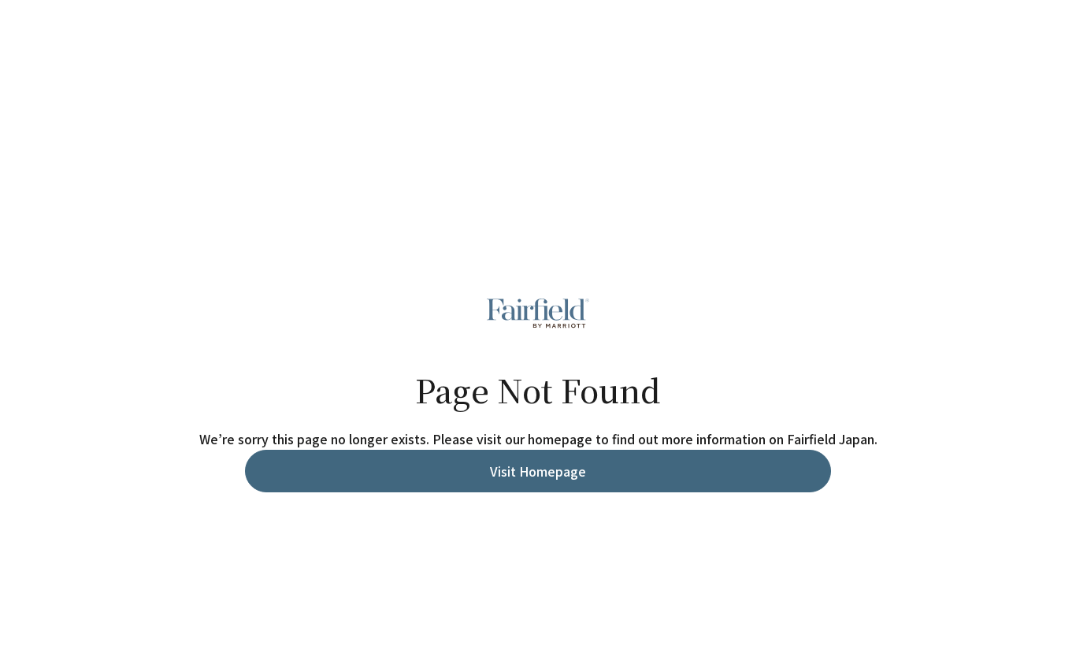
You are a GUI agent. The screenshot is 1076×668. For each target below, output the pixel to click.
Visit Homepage (538, 471)
